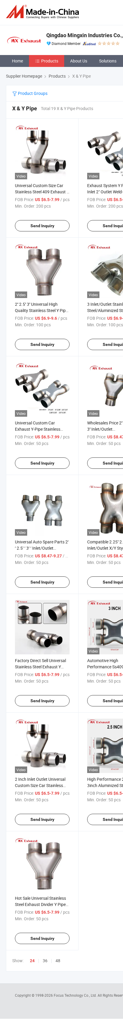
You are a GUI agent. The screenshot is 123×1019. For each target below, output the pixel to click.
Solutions (107, 61)
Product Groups (32, 93)
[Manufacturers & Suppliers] (43, 12)
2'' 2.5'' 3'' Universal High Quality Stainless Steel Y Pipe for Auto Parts (41, 310)
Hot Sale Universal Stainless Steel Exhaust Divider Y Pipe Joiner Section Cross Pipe (40, 904)
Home (17, 61)
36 (45, 960)
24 (32, 960)
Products (49, 61)
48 (58, 960)
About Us (78, 61)
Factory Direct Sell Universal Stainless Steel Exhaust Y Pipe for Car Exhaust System (41, 667)
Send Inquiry (42, 225)
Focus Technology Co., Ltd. (76, 995)
